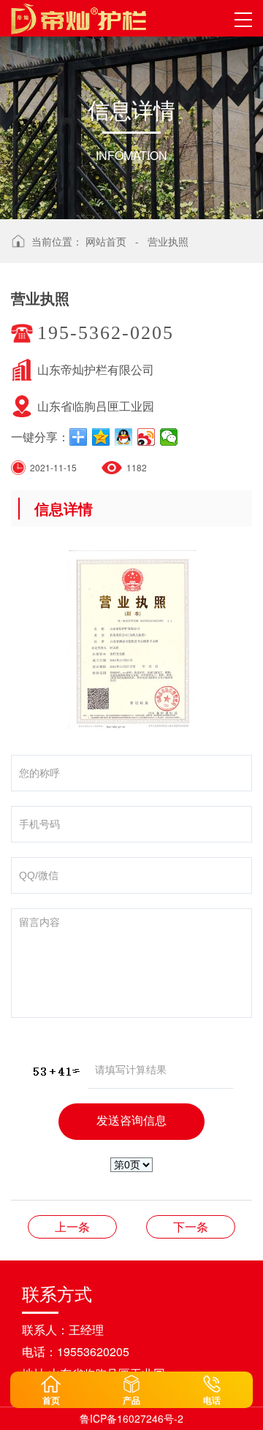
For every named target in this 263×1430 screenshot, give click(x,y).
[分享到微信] (169, 437)
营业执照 (168, 241)
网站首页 (105, 241)
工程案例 (190, 1226)
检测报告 (72, 1226)
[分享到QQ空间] (101, 437)
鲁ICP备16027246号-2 (131, 1418)
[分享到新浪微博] (146, 437)
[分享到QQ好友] (124, 437)
